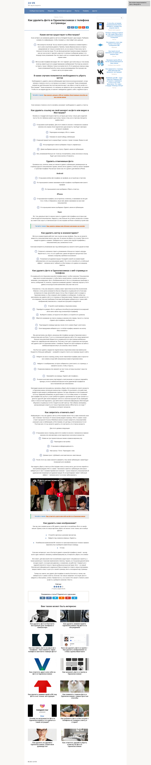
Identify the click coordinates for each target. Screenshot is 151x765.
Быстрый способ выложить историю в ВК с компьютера (114, 52)
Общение (51, 11)
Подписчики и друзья (64, 11)
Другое (94, 11)
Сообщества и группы (37, 11)
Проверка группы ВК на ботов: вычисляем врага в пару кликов (114, 61)
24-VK (31, 3)
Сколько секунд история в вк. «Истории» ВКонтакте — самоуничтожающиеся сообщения (114, 35)
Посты (77, 11)
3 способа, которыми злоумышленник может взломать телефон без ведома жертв (114, 25)
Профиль (86, 11)
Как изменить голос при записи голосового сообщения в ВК (114, 43)
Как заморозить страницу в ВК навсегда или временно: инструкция (114, 70)
